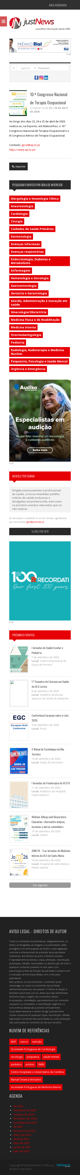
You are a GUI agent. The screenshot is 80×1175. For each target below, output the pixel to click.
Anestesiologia (22, 206)
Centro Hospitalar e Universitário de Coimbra (37, 1072)
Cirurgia (17, 221)
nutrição (37, 1041)
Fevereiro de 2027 (24, 1131)
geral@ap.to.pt (31, 145)
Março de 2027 (22, 1135)
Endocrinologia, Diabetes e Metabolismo (30, 261)
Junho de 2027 (22, 1147)
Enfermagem (20, 270)
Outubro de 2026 (23, 1114)
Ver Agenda (40, 885)
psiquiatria (33, 1057)
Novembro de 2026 (25, 1118)
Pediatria (17, 342)
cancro (24, 1041)
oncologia (17, 1057)
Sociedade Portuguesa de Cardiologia (33, 1049)
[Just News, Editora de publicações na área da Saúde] (40, 25)
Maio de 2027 (21, 1143)
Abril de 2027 (21, 1139)
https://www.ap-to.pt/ (22, 149)
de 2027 (18, 1126)
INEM (41, 1064)
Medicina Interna (23, 327)
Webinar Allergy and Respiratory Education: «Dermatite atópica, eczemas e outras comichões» (49, 822)
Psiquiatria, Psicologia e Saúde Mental (39, 361)
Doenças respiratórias (27, 252)
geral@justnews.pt (35, 521)
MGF (13, 1041)
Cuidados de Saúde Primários (32, 229)
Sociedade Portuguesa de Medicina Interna (36, 1087)
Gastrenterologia (24, 286)
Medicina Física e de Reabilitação (35, 320)
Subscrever (40, 531)
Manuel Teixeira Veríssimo (26, 1079)
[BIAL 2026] (40, 45)
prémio (30, 1064)
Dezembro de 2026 (25, 1122)
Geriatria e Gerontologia (29, 293)
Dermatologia (21, 236)
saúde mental (51, 1057)
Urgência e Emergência (28, 369)
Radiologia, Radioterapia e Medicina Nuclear (37, 352)
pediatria (16, 1064)
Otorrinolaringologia (26, 335)
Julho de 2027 (21, 1151)
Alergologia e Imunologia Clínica (35, 198)
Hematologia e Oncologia (30, 278)
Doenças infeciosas (25, 244)
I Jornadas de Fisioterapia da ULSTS (51, 783)
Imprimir (20, 166)
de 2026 (18, 1106)
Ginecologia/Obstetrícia (28, 312)
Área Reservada (58, 5)
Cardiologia (19, 214)
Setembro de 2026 (24, 1110)
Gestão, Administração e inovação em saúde (39, 302)
